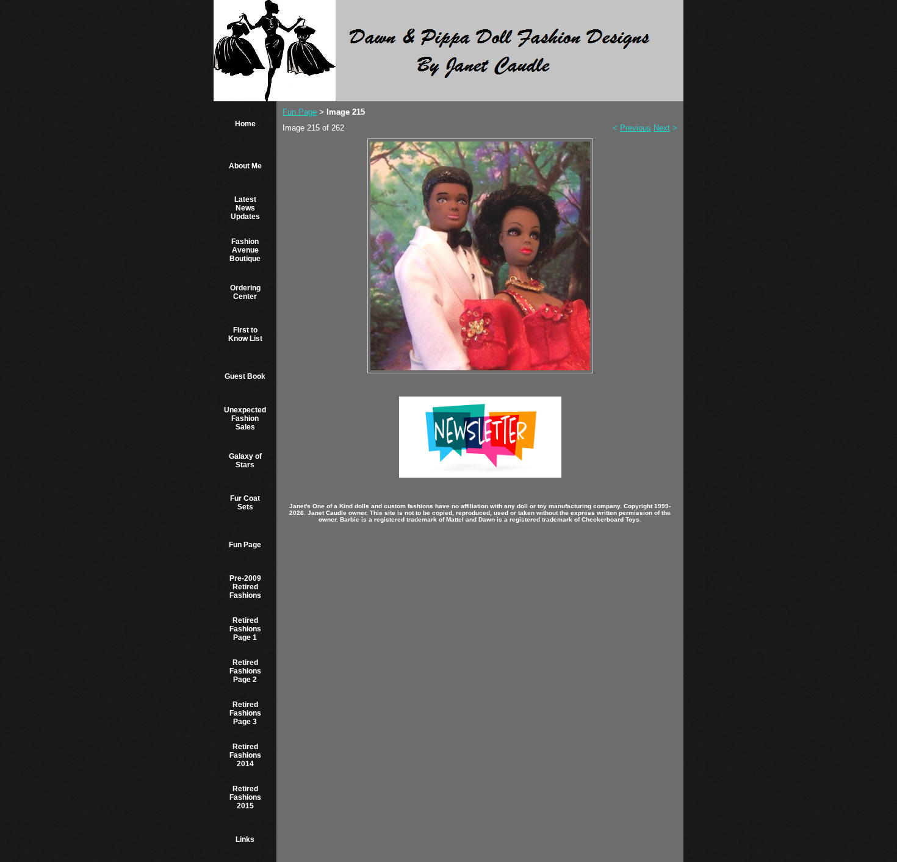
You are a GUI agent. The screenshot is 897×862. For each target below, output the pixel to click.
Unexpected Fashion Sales (245, 418)
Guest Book (245, 376)
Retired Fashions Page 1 (245, 629)
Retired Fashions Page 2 (245, 671)
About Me (245, 166)
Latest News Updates (245, 208)
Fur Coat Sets (245, 502)
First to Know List (245, 334)
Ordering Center (245, 292)
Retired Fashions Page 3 (245, 713)
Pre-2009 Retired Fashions (245, 587)
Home (245, 124)
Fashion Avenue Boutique (245, 250)
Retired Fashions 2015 (245, 797)
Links (245, 839)
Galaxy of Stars (245, 460)
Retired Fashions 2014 (245, 755)
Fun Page (245, 545)
